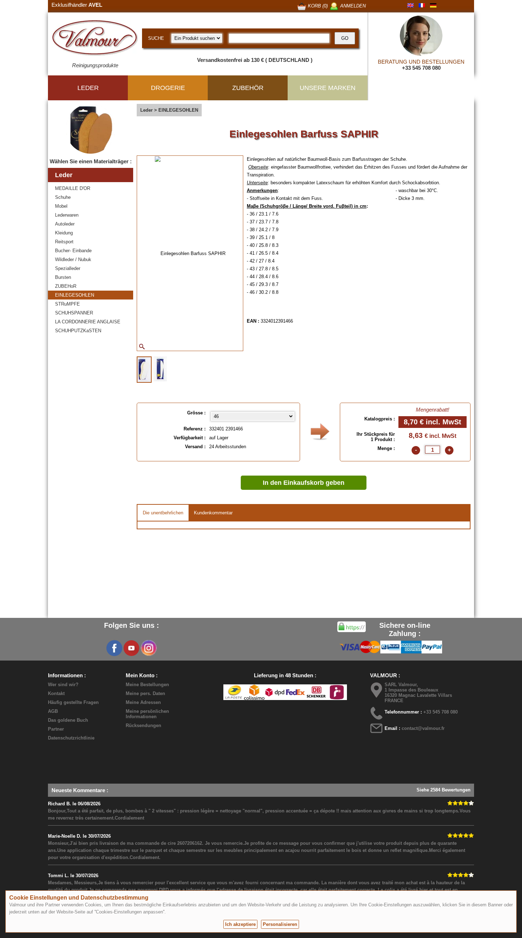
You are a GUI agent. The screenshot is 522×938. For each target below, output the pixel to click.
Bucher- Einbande (73, 250)
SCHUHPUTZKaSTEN (78, 330)
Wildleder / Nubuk (73, 259)
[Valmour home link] (95, 39)
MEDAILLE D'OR (72, 188)
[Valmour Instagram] (148, 648)
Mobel (61, 206)
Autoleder (65, 224)
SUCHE (156, 38)
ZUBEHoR (65, 286)
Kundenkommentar (213, 512)
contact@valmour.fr (423, 728)
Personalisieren (280, 924)
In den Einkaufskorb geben (303, 482)
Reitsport (64, 241)
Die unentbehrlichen (163, 512)
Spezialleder (67, 268)
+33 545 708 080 (421, 68)
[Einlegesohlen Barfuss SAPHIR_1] (144, 369)
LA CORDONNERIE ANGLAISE (87, 321)
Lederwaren (66, 215)
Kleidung (64, 232)
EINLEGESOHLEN (74, 295)
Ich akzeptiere (240, 924)
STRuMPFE (67, 304)
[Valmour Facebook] (114, 648)
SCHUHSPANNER (74, 313)
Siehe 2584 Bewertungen (444, 790)
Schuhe (63, 197)
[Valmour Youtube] (131, 648)
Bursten (63, 277)
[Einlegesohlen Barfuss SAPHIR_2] (160, 368)
